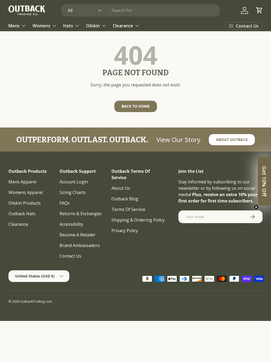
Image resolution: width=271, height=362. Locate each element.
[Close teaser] (256, 207)
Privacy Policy (124, 230)
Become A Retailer (78, 235)
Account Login (74, 182)
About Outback (232, 139)
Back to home (135, 106)
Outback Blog (124, 199)
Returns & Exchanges (81, 214)
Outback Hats (21, 214)
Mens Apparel (22, 182)
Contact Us (70, 256)
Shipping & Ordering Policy (138, 220)
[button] (259, 10)
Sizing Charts (73, 192)
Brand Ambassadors (80, 245)
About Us (120, 188)
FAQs (65, 203)
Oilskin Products (24, 203)
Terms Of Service (128, 209)
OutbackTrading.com (36, 301)
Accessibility (71, 224)
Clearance (18, 224)
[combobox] (140, 10)
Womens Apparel (25, 192)
